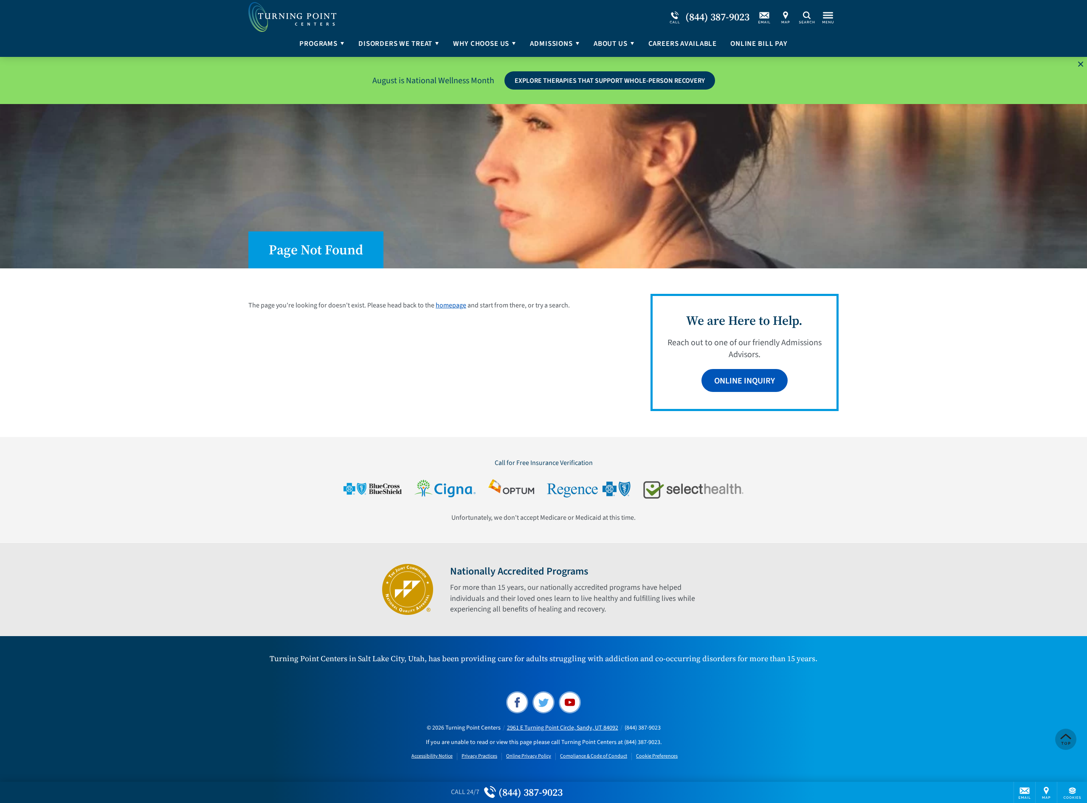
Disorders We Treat (395, 44)
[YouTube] (569, 702)
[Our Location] (785, 16)
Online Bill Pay (759, 44)
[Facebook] (517, 702)
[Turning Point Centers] (375, 17)
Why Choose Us (481, 44)
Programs (318, 44)
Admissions (551, 44)
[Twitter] (543, 702)
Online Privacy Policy (528, 756)
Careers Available (682, 44)
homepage (451, 305)
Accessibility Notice (432, 756)
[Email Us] (764, 16)
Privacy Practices (479, 756)
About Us (611, 44)
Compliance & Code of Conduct (593, 756)
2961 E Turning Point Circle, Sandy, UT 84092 (562, 728)
